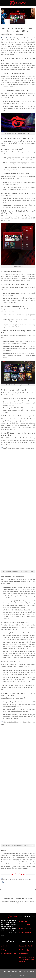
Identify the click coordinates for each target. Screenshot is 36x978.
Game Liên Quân (26, 929)
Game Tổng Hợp (26, 932)
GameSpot (14, 971)
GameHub (31, 971)
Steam (19, 971)
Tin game (6, 950)
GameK (9, 971)
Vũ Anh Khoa (12, 953)
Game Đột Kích (25, 925)
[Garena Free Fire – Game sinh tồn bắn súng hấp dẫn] (18, 2)
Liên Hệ (5, 946)
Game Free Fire (25, 921)
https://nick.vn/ (29, 953)
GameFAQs (25, 971)
